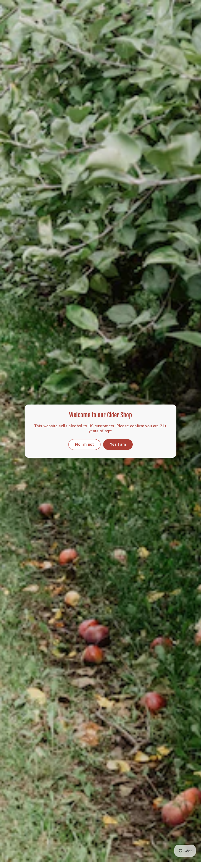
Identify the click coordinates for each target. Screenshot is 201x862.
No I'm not (84, 444)
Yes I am (118, 444)
